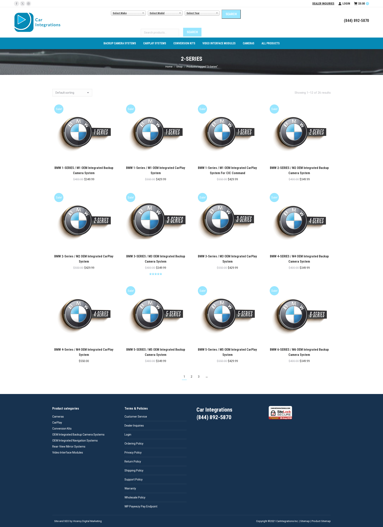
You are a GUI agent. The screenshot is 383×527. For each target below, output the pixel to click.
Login (346, 3)
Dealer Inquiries (323, 3)
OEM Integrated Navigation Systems (75, 440)
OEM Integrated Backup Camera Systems (78, 434)
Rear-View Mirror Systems (68, 446)
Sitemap (305, 521)
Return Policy (132, 461)
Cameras (58, 416)
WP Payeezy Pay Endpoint (140, 506)
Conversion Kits (62, 428)
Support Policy (133, 479)
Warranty (130, 488)
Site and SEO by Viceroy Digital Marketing (78, 521)
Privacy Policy (133, 452)
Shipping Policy (133, 470)
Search (192, 32)
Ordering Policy (133, 443)
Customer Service (135, 416)
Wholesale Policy (134, 497)
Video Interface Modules (67, 452)
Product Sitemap (321, 521)
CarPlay (57, 422)
